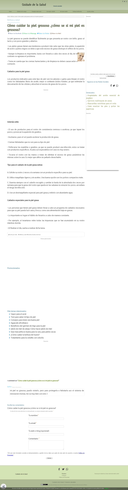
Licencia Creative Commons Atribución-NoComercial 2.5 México (73, 485)
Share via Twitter (44, 33)
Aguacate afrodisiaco (19, 323)
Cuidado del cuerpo (21, 11)
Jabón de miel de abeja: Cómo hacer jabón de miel (31, 329)
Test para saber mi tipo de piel (23, 317)
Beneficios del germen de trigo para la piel (28, 326)
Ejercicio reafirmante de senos (100, 101)
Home (10, 11)
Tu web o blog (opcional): (38, 431)
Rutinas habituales (77, 11)
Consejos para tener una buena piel (25, 320)
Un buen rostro (64, 11)
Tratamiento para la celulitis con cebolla (27, 337)
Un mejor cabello (51, 11)
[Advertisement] (45, 103)
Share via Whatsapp (30, 33)
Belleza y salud (13, 20)
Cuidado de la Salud (34, 4)
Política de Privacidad (64, 477)
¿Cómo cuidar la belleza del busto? (25, 334)
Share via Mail (56, 33)
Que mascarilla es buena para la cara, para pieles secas (33, 332)
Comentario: (33, 438)
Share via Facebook (15, 33)
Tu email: (32, 423)
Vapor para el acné (18, 314)
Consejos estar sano (36, 11)
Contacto (64, 475)
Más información (113, 488)
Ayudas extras (90, 11)
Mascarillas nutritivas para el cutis (102, 103)
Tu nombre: (33, 415)
